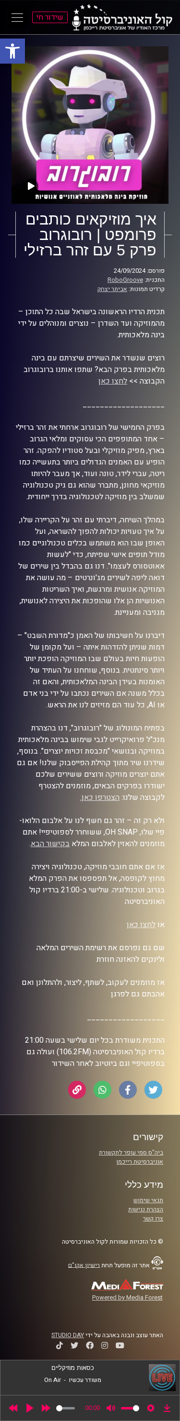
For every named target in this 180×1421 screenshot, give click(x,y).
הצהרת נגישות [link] (145, 1209)
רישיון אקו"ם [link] (84, 1265)
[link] (12, 51)
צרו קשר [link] (153, 1218)
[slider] (65, 1408)
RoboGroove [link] (125, 280)
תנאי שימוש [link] (148, 1200)
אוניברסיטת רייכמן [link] (139, 1161)
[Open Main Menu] (17, 17)
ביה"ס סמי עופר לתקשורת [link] (131, 1152)
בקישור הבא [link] (50, 844)
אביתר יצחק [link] (112, 289)
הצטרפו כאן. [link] (100, 797)
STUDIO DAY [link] (67, 1335)
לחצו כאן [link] (112, 381)
